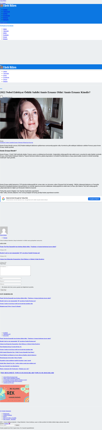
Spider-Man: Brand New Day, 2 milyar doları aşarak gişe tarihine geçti (18, 363)
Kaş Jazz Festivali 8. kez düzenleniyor (9, 366)
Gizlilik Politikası (7, 415)
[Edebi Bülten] (8, 6)
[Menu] (0, 65)
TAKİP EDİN (3, 23)
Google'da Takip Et (94, 198)
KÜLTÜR (6, 335)
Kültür (5, 14)
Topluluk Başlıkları (44, 373)
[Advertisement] (51, 52)
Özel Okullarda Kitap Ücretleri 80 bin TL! (11, 346)
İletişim (6, 20)
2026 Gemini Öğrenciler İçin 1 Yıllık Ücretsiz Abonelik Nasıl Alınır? (17, 352)
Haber (5, 10)
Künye (5, 416)
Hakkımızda (6, 413)
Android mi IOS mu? (8, 382)
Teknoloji (6, 12)
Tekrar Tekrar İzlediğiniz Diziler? (11, 378)
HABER (5, 332)
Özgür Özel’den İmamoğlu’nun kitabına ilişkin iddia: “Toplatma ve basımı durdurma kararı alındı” (28, 246)
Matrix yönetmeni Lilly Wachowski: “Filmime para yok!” (14, 368)
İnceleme (6, 16)
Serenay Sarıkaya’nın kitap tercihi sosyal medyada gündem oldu (16, 303)
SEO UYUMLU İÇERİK (9, 418)
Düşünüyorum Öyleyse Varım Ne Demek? (10, 306)
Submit (17, 425)
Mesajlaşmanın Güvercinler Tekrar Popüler (11, 357)
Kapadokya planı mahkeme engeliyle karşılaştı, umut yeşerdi (15, 360)
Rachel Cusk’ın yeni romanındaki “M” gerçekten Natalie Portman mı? (20, 253)
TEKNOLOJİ (6, 334)
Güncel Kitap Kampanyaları (10, 377)
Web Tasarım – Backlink (9, 419)
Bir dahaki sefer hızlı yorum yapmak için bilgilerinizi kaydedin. (18, 287)
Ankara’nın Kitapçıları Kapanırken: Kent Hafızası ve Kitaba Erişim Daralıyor (22, 259)
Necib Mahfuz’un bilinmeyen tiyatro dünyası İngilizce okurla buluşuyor (18, 355)
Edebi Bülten (5, 97)
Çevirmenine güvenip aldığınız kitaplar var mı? (15, 379)
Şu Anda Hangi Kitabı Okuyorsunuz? (12, 381)
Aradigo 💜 (7, 423)
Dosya (5, 18)
